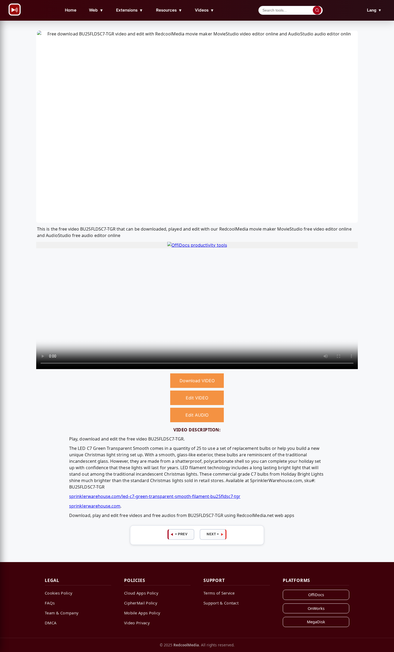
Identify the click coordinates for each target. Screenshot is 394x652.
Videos (204, 10)
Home (70, 10)
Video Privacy (137, 622)
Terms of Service (219, 593)
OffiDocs (316, 594)
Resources (169, 10)
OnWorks (316, 608)
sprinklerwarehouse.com (94, 506)
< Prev (181, 534)
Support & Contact (221, 603)
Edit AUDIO (197, 415)
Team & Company (62, 612)
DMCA (50, 622)
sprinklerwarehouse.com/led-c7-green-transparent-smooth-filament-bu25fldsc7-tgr (154, 496)
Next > (213, 534)
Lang (374, 10)
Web (96, 10)
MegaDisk (316, 621)
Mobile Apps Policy (142, 612)
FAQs (50, 603)
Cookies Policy (58, 593)
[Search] (317, 10)
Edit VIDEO (197, 397)
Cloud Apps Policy (141, 593)
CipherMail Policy (140, 603)
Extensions (129, 10)
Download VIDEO (197, 380)
